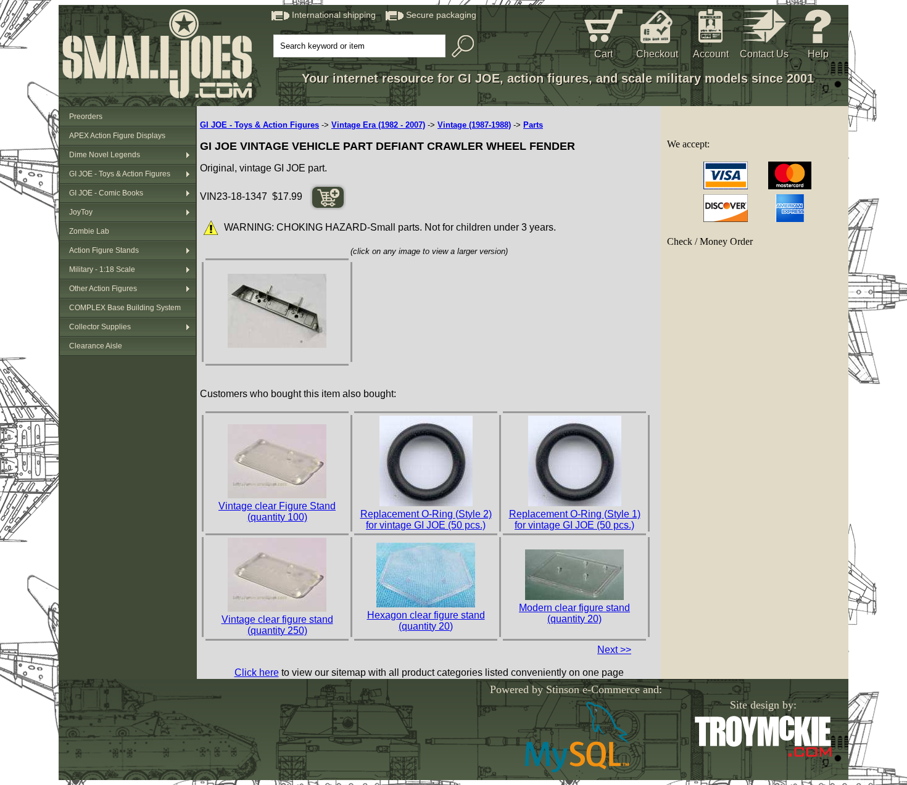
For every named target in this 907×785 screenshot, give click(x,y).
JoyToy (81, 212)
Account (711, 54)
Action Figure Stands (104, 250)
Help (818, 54)
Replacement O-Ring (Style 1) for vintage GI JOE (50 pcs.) (574, 519)
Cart (603, 54)
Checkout (657, 54)
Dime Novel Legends (104, 154)
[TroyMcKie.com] (763, 754)
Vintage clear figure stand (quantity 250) (277, 625)
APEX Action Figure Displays (117, 135)
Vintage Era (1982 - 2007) (378, 124)
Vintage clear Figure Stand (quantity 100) (277, 511)
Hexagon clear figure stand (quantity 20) (426, 620)
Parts (533, 124)
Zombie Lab (89, 231)
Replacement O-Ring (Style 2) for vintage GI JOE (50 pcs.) (426, 519)
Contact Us (764, 54)
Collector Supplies (100, 327)
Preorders (85, 116)
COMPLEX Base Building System (125, 307)
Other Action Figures (103, 288)
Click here (256, 672)
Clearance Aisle (95, 346)
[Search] (459, 46)
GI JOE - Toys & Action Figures (119, 174)
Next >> (614, 649)
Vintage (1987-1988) (474, 124)
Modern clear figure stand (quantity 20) (574, 613)
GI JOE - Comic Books (106, 193)
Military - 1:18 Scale (102, 269)
